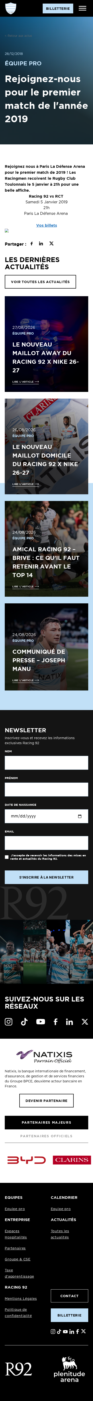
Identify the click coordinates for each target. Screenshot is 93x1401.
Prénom (11, 778)
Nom (8, 751)
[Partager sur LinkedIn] (41, 244)
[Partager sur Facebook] (32, 244)
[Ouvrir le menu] (82, 8)
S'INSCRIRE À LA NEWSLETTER (46, 877)
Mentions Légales (21, 1299)
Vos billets (46, 225)
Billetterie (69, 1315)
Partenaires (15, 1248)
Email (9, 831)
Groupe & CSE (18, 1259)
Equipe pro (15, 1209)
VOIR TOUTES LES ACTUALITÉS (40, 282)
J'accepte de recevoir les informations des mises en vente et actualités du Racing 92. (48, 857)
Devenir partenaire (46, 1101)
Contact (69, 1296)
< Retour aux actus (18, 35)
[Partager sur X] (51, 244)
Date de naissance (20, 804)
